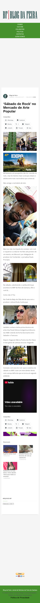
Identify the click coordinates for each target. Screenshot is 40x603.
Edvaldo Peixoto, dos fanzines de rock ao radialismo (25, 455)
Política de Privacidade (20, 598)
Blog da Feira (13, 95)
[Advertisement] (20, 63)
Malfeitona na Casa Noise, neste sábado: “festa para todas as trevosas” (9, 473)
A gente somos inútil (9, 454)
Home (34, 97)
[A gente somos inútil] (10, 449)
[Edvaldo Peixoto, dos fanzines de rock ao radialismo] (26, 449)
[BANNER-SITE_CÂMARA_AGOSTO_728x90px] (20, 434)
